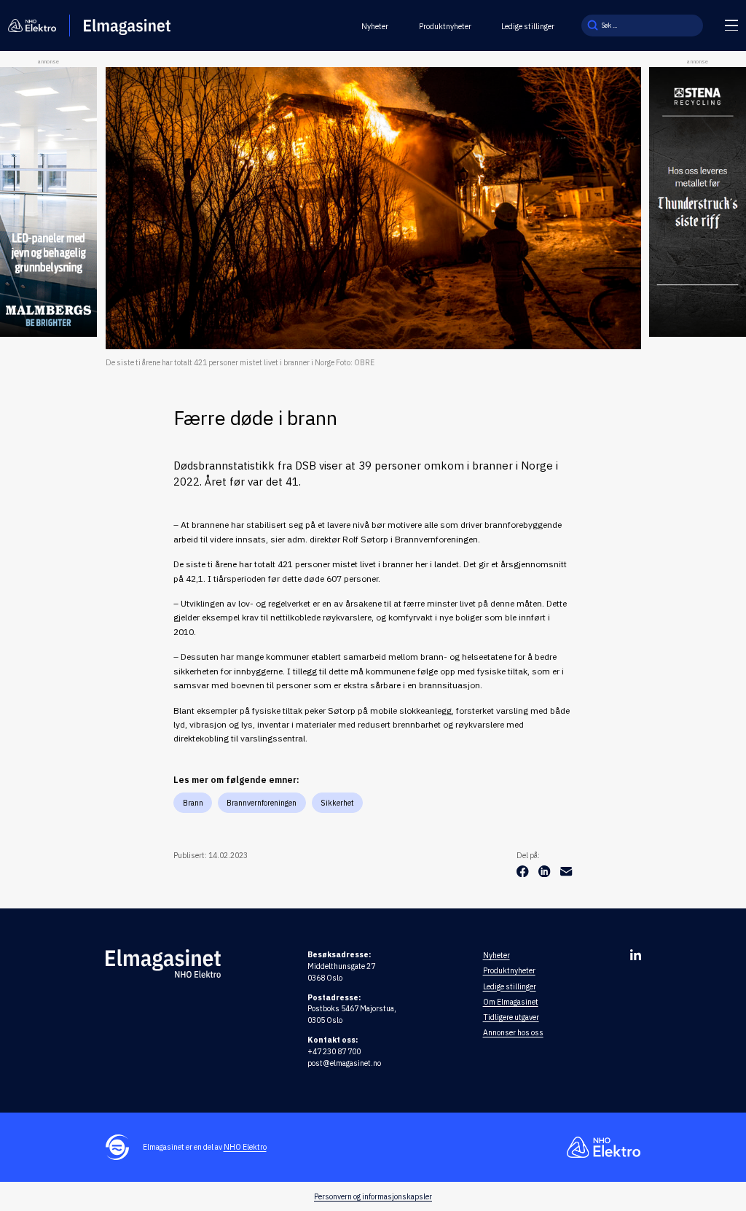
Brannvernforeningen (262, 803)
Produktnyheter (445, 26)
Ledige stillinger (527, 26)
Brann (193, 803)
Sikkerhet (337, 803)
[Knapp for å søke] (592, 26)
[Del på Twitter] (545, 873)
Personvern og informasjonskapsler (373, 1196)
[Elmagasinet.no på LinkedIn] (635, 954)
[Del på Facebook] (524, 873)
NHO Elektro (245, 1147)
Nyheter (374, 26)
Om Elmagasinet (510, 1002)
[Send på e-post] (566, 873)
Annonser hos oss (513, 1032)
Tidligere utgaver (511, 1017)
